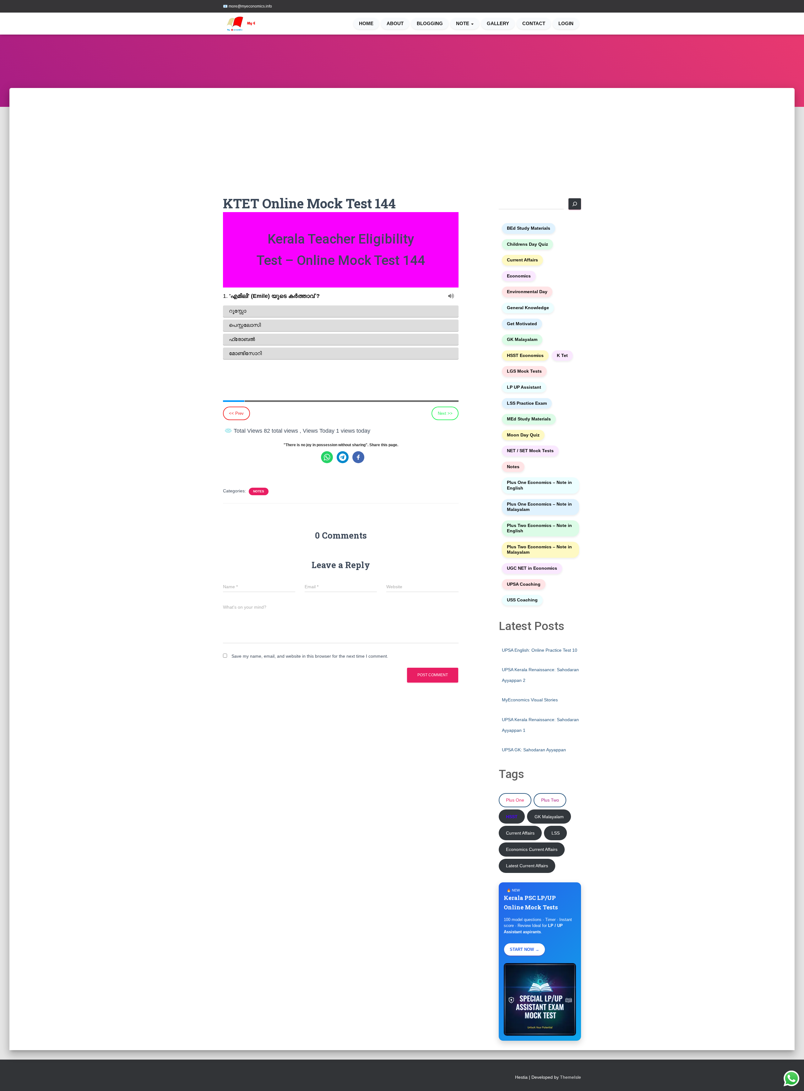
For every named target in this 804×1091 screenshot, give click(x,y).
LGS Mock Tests (524, 371)
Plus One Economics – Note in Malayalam (539, 507)
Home (366, 23)
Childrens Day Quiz (527, 244)
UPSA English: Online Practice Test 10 (539, 650)
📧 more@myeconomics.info (247, 6)
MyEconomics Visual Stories (530, 699)
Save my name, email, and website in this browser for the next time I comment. (309, 656)
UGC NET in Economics (532, 568)
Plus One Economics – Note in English (539, 485)
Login (565, 23)
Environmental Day (527, 291)
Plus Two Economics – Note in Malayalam (539, 550)
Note (463, 23)
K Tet (562, 355)
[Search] (574, 204)
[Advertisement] (402, 148)
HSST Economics (525, 355)
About (395, 23)
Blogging (430, 23)
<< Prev (236, 413)
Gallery (498, 23)
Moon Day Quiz (523, 435)
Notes (258, 491)
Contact (533, 23)
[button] (472, 23)
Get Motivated (522, 323)
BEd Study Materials (528, 228)
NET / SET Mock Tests (530, 450)
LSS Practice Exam (527, 403)
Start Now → (524, 949)
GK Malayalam (522, 339)
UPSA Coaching (524, 584)
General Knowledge (528, 307)
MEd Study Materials (529, 419)
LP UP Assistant (524, 387)
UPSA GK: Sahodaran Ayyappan (534, 749)
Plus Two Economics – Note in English (539, 528)
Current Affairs (522, 260)
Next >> (445, 413)
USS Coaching (522, 600)
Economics (519, 276)
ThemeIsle (570, 1077)
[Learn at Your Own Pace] (248, 23)
